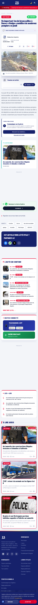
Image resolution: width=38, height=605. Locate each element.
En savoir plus (18, 598)
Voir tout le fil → (9, 310)
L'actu (22, 543)
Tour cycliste (4, 568)
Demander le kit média (19, 135)
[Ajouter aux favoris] (23, 46)
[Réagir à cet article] (19, 46)
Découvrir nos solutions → (19, 132)
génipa (4, 227)
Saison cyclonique (6, 563)
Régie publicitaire (25, 568)
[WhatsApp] (10, 243)
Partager (11, 46)
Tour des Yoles (5, 566)
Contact (23, 574)
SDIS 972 (30, 227)
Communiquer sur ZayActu (8, 582)
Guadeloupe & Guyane (27, 553)
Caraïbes (23, 545)
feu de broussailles (28, 223)
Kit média (3, 588)
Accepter (28, 602)
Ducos (18, 223)
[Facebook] (5, 243)
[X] (14, 243)
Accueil (3, 13)
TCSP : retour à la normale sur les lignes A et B (19, 482)
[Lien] (19, 243)
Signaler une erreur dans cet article (13, 215)
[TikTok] (7, 554)
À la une (23, 548)
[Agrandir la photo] (19, 61)
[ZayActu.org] (17, 3)
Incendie (12, 227)
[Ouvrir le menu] (3, 3)
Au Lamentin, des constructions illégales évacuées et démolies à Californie (17, 447)
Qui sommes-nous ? (26, 563)
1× (21, 84)
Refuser (10, 602)
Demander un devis (6, 591)
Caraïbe (11, 223)
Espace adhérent (25, 566)
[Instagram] (12, 554)
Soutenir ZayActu (25, 571)
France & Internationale (27, 550)
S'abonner (32, 17)
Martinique (9, 13)
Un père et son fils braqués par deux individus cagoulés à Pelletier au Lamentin (18, 517)
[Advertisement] (19, 366)
